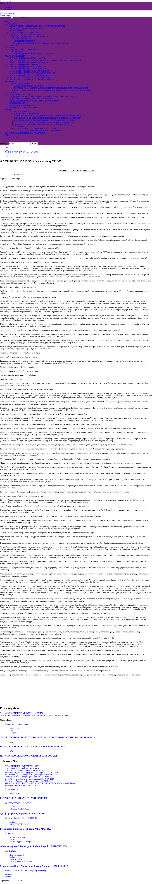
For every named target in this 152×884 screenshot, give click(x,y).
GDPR (12, 47)
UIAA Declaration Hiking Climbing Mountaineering (41, 43)
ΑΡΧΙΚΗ (8, 22)
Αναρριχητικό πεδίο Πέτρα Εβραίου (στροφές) (33, 73)
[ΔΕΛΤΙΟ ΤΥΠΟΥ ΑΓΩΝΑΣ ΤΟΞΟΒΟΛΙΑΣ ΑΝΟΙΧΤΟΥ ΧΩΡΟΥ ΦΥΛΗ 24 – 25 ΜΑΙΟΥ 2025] (18, 724)
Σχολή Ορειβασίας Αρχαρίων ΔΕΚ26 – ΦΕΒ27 (35, 129)
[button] (5, 18)
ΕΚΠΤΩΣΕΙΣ (15, 45)
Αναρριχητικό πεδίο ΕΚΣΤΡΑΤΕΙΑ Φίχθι (29, 75)
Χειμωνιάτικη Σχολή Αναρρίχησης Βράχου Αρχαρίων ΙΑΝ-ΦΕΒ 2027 (47, 118)
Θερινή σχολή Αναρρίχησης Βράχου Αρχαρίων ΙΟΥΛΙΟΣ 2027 (44, 124)
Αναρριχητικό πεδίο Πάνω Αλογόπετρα (29, 71)
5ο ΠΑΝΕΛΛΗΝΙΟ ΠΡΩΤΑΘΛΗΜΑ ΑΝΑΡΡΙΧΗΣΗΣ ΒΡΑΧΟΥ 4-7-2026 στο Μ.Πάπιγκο (40, 783)
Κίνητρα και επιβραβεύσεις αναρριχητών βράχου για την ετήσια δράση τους (52, 90)
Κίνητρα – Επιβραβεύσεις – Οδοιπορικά (29, 37)
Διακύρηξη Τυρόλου (24, 41)
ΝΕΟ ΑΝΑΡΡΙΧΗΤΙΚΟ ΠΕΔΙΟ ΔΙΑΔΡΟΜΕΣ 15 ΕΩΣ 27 (32, 77)
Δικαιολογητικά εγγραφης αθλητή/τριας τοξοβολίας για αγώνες (42, 97)
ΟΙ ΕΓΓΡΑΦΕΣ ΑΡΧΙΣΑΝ (20, 94)
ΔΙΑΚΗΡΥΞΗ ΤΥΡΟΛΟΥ (20, 39)
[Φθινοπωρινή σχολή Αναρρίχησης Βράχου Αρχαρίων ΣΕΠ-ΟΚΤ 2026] (10, 833)
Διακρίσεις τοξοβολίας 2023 (24, 105)
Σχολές (8, 109)
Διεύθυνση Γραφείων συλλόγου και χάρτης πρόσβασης (37, 26)
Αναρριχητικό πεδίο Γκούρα (24, 64)
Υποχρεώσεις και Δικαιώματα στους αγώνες (32, 99)
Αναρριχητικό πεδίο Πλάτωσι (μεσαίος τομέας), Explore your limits (45, 60)
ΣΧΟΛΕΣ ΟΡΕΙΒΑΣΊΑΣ (19, 126)
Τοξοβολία (10, 92)
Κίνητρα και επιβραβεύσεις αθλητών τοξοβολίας (34, 101)
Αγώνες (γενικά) (18, 103)
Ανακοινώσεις (12, 137)
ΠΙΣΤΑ (7, 135)
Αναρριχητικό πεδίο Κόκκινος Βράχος (29, 62)
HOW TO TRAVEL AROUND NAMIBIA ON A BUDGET (28, 755)
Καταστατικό (16, 30)
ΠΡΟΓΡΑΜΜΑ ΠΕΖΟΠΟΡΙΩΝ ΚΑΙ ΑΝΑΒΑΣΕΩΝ (25, 133)
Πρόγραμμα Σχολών (20, 112)
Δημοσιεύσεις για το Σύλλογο (25, 49)
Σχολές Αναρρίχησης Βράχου (24, 114)
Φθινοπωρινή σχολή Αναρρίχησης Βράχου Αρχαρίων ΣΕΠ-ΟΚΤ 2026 (47, 116)
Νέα (6, 156)
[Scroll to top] (0, 883)
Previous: (22, 713)
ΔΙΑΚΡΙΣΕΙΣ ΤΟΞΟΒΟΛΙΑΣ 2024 (23, 107)
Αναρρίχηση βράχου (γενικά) (28, 86)
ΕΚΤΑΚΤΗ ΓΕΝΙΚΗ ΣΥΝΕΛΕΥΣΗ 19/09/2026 (23, 766)
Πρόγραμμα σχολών (17, 837)
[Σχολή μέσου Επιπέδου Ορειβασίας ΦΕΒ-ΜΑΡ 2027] (21, 818)
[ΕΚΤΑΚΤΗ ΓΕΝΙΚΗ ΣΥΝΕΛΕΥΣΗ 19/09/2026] (11, 789)
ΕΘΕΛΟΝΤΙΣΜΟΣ (17, 52)
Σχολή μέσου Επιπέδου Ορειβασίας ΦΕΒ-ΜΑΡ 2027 (39, 131)
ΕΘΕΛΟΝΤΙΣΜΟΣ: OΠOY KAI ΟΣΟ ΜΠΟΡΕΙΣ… (34, 54)
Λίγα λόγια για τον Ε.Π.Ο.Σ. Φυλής (26, 28)
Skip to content (5, 1)
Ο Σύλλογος (11, 24)
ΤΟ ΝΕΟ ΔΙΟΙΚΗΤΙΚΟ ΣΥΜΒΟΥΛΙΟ (25, 32)
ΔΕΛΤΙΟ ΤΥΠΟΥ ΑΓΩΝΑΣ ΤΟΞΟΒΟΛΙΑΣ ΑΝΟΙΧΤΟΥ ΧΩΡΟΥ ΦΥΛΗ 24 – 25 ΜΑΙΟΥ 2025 (47, 737)
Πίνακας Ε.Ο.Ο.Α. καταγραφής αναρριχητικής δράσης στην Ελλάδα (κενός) (51, 88)
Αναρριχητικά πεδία (15, 56)
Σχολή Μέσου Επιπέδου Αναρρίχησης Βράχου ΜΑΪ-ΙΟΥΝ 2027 (44, 122)
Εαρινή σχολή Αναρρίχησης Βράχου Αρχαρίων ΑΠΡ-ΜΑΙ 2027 (44, 120)
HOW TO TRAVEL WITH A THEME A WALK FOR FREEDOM (32, 746)
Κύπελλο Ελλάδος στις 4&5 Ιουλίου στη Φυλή (22, 785)
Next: (34, 715)
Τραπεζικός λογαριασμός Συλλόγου (28, 35)
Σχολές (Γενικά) (16, 859)
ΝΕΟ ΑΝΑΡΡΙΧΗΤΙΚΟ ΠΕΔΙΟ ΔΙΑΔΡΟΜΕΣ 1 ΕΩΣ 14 (31, 79)
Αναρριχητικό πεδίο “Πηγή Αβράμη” (28, 67)
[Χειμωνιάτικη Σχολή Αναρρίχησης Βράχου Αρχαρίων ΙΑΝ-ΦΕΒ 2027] (10, 851)
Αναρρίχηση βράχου (20, 84)
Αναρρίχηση (11, 82)
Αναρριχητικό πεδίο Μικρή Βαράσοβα (29, 69)
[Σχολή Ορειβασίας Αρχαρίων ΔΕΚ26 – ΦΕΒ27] (21, 803)
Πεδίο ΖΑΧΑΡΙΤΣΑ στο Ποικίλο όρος (27, 58)
